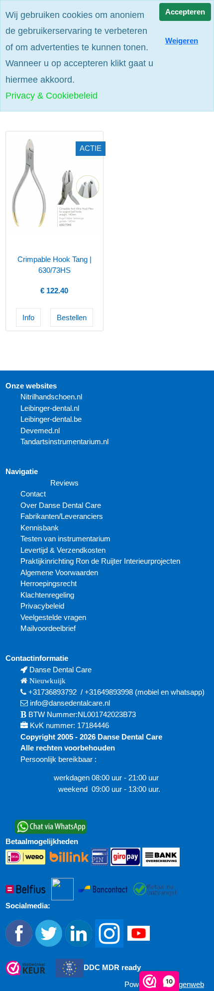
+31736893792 (52, 692)
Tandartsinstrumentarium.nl (64, 441)
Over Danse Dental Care (60, 505)
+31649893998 (109, 692)
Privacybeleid (42, 606)
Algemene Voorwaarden (60, 572)
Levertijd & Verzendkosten (63, 550)
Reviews (64, 483)
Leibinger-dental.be (51, 419)
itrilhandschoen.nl (54, 396)
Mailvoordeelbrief (48, 628)
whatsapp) (188, 692)
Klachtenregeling (47, 595)
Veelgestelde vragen (53, 617)
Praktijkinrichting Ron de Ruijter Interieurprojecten (100, 561)
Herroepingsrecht (48, 583)
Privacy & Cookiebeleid (51, 96)
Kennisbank (39, 527)
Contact (33, 494)
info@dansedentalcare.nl (70, 703)
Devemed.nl (40, 430)
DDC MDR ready (112, 967)
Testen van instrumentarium (65, 538)
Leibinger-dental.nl (49, 408)
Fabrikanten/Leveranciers (61, 516)
